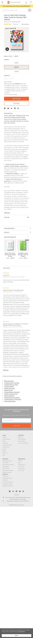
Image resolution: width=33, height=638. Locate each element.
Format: (6, 59)
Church (5, 449)
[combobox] (16, 10)
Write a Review (25, 24)
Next (27, 237)
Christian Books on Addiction (12, 397)
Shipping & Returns (8, 486)
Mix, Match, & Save (8, 484)
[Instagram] (16, 491)
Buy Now (16, 103)
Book (16, 63)
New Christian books (9, 401)
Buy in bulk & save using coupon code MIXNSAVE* (16, 6)
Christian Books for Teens (11, 384)
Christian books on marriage (11, 383)
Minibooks (5, 443)
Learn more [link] (22, 631)
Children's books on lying (11, 394)
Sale (4, 455)
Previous (24, 237)
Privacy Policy (21, 441)
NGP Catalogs (22, 439)
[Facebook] (4, 108)
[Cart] (31, 2)
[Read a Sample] (10, 29)
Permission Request (8, 470)
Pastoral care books (9, 388)
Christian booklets (9, 386)
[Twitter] (11, 108)
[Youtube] (19, 491)
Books (4, 441)
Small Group (6, 447)
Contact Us (6, 476)
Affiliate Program (7, 472)
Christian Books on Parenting (12, 392)
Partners (5, 453)
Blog (19, 462)
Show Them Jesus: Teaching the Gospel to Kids (10, 254)
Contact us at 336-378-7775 (21, 501)
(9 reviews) (15, 24)
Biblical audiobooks (9, 396)
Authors (5, 437)
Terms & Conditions (23, 443)
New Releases (6, 439)
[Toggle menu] (2, 2)
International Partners (8, 464)
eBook (16, 67)
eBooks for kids (8, 390)
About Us (20, 437)
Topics (4, 451)
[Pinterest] (18, 108)
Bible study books (9, 381)
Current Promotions (8, 482)
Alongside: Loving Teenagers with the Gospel (23, 254)
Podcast (20, 461)
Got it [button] (16, 635)
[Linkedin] (14, 108)
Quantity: (7, 75)
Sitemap (16, 494)
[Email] (8, 108)
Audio (16, 71)
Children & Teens (7, 445)
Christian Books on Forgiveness (12, 399)
